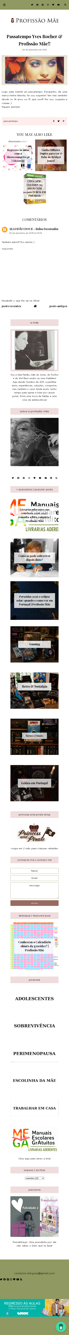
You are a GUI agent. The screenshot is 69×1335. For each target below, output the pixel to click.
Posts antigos (58, 306)
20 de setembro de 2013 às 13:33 (25, 233)
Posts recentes (11, 306)
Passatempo (11, 121)
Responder (7, 248)
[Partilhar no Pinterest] (63, 121)
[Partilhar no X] (59, 121)
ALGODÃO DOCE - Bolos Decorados (33, 229)
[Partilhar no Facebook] (53, 121)
